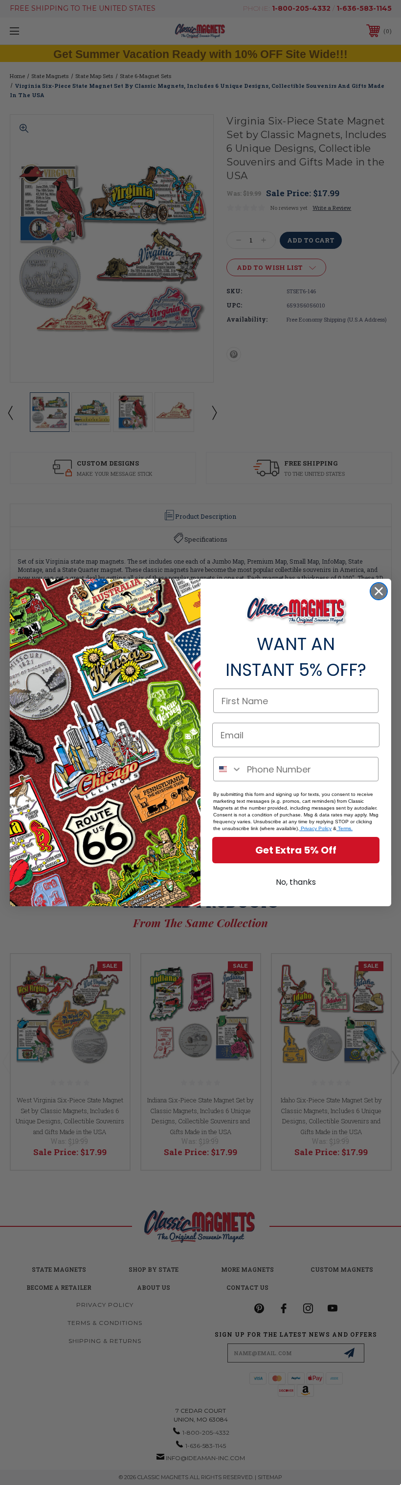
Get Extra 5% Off (295, 850)
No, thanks (296, 882)
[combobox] (228, 769)
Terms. (344, 828)
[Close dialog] (378, 591)
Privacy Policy (315, 828)
